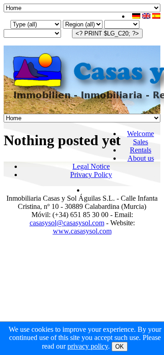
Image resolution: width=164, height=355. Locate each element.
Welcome (140, 133)
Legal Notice (91, 166)
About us (141, 158)
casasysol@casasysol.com (67, 223)
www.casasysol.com (82, 231)
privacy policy (87, 346)
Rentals (140, 150)
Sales (140, 142)
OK (119, 346)
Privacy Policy (91, 174)
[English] (146, 16)
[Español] (156, 16)
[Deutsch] (136, 16)
